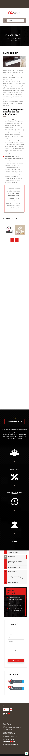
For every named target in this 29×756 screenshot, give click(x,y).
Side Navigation (16, 38)
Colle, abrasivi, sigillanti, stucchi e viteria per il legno (16, 577)
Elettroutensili (12, 571)
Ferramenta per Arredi (14, 567)
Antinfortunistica (13, 582)
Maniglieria (11, 556)
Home (8, 38)
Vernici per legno (13, 552)
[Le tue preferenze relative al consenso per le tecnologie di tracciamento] (26, 753)
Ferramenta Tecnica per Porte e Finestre (15, 562)
